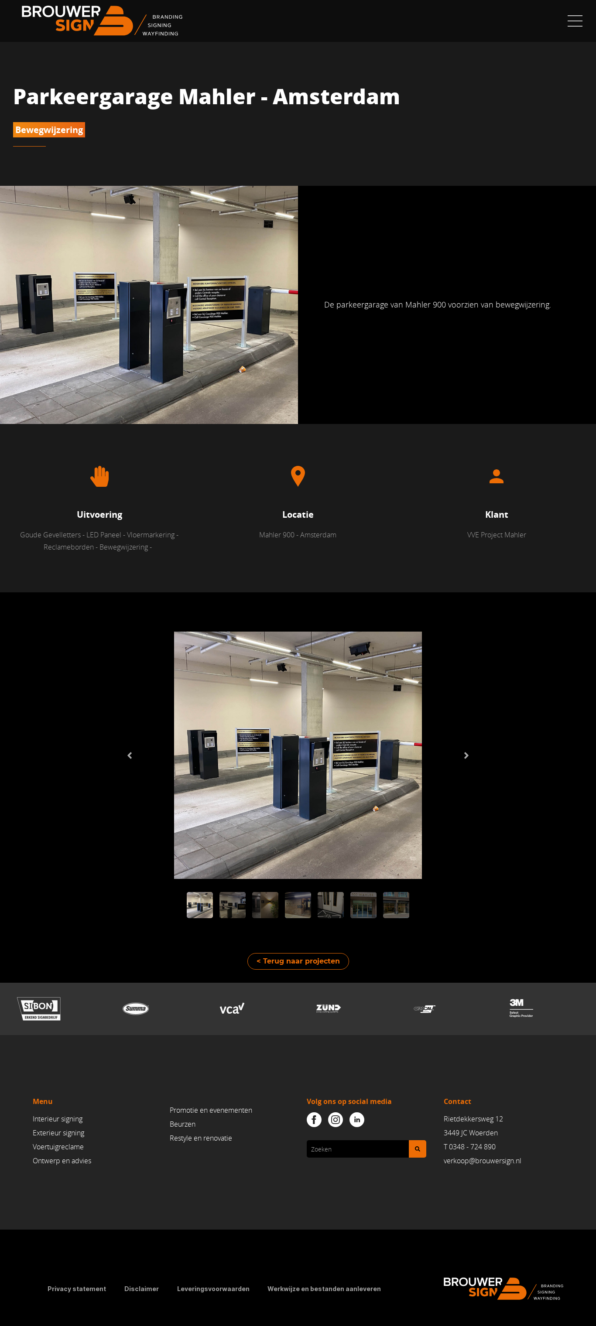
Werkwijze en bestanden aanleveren (324, 1288)
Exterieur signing (58, 1133)
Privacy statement (77, 1288)
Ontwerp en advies (62, 1160)
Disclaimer (141, 1288)
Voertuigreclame (58, 1147)
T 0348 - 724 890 (470, 1147)
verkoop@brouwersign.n (482, 1160)
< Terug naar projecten (298, 961)
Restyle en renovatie (201, 1138)
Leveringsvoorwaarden (213, 1288)
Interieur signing (57, 1119)
